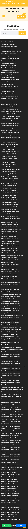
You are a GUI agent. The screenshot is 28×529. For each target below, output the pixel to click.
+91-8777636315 (21, 16)
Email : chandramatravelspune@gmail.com (13, 3)
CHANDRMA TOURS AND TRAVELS (14, 10)
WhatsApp (7, 526)
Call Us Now (21, 526)
